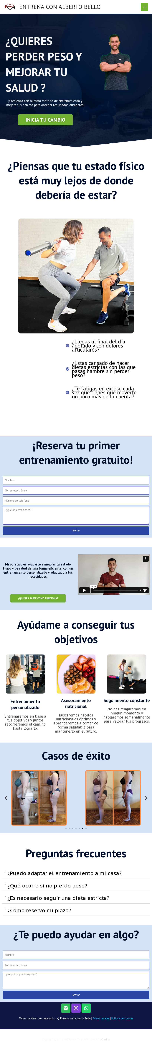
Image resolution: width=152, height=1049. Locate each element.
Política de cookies (122, 1018)
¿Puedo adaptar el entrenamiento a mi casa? (64, 873)
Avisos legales (101, 1018)
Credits (105, 1039)
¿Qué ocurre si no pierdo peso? (47, 885)
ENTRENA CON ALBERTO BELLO (60, 7)
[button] (6, 798)
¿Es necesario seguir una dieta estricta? (58, 897)
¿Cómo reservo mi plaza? (39, 910)
